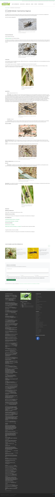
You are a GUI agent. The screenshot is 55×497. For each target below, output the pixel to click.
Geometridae (6, 304)
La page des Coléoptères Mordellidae (12, 378)
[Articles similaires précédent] (47, 246)
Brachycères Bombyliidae (8, 344)
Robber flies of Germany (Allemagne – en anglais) (13, 226)
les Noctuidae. (13, 388)
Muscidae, (15, 396)
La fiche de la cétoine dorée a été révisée (13, 430)
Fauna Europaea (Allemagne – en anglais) (11, 221)
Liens (36, 303)
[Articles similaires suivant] (49, 246)
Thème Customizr (12, 495)
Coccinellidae (7, 404)
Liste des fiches (37, 305)
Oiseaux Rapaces (38, 332)
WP (4, 495)
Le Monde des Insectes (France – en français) (12, 219)
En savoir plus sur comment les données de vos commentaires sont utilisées (29, 283)
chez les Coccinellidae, (12, 362)
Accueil (6, 7)
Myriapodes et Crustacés (39, 327)
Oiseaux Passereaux (38, 331)
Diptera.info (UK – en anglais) (9, 224)
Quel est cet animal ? (6, 494)
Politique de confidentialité (39, 307)
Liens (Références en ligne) (39, 304)
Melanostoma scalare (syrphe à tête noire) (43, 250)
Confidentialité (37, 299)
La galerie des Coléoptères (11, 368)
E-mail (22, 275)
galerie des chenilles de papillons (10, 325)
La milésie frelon (19, 249)
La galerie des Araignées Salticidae (12, 476)
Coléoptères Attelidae (13, 328)
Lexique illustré (37, 302)
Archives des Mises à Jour (39, 297)
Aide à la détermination (38, 296)
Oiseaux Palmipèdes (38, 330)
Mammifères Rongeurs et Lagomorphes (41, 325)
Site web (36, 275)
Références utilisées (38, 309)
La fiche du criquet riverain (11, 423)
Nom (8, 275)
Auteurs (37, 298)
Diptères (8, 7)
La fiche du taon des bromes (11, 442)
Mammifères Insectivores (39, 324)
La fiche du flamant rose (11, 450)
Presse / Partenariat (38, 308)
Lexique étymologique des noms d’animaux (41, 301)
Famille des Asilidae (8, 38)
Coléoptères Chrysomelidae (9, 353)
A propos (37, 295)
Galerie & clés (37, 300)
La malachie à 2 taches (26, 302)
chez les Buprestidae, (15, 361)
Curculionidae (7, 403)
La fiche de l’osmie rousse (11, 465)
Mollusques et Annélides (39, 326)
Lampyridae (6, 405)
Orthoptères (37, 333)
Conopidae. (13, 397)
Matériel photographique (39, 306)
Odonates (37, 328)
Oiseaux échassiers (38, 329)
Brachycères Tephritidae (10, 345)
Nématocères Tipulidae (8, 343)
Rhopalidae (13, 408)
